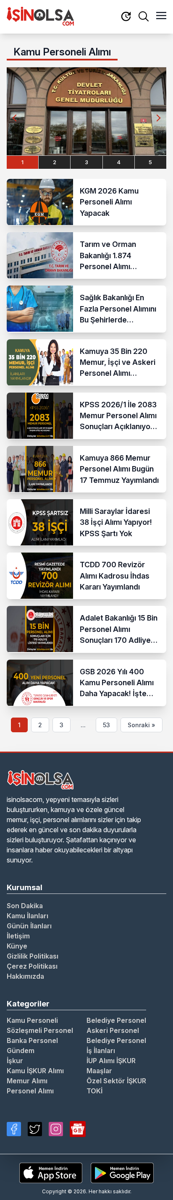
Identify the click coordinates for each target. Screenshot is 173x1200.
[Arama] (143, 16)
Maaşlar (99, 1070)
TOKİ (94, 1091)
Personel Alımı (30, 1091)
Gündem (20, 1050)
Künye (17, 946)
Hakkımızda (25, 976)
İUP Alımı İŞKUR (111, 1060)
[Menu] (161, 16)
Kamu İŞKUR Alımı (35, 1070)
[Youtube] (78, 1129)
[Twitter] (35, 1129)
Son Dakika (25, 905)
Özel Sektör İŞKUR (116, 1081)
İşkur (15, 1060)
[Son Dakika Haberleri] (126, 17)
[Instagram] (56, 1129)
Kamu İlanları (27, 916)
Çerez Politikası (32, 966)
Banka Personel (32, 1040)
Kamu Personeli (32, 1020)
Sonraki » (141, 724)
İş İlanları (100, 1050)
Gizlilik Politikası (32, 956)
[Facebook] (14, 1129)
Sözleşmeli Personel (40, 1030)
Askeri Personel (112, 1030)
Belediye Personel (116, 1020)
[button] (157, 118)
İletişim (18, 936)
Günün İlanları (29, 926)
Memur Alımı (27, 1081)
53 (106, 724)
